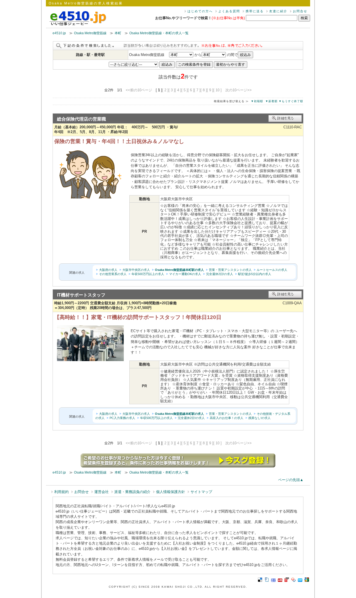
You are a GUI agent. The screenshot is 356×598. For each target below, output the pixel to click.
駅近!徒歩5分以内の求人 (254, 274)
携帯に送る (255, 11)
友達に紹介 (278, 11)
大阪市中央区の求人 (136, 269)
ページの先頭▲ (290, 480)
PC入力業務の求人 (122, 418)
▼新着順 (271, 101)
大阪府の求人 (108, 269)
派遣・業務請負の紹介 (132, 492)
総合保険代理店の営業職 (81, 119)
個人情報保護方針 (170, 492)
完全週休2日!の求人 (219, 274)
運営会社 (101, 492)
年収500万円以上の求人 (148, 274)
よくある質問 (229, 11)
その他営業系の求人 (113, 274)
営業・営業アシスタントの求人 (230, 269)
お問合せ (300, 11)
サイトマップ (201, 492)
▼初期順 (257, 101)
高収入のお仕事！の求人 (226, 418)
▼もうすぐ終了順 (291, 101)
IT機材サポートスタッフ (81, 295)
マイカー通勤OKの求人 (185, 274)
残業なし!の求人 (259, 418)
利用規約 (61, 492)
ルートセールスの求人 (272, 269)
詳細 (285, 118)
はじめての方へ (200, 11)
